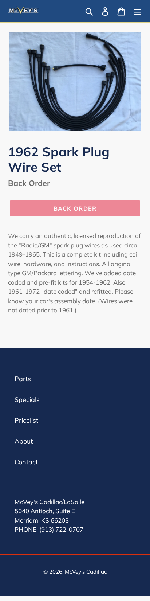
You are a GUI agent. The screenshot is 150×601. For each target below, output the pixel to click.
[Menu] (137, 10)
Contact (26, 462)
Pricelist (26, 420)
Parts (23, 379)
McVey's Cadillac (86, 571)
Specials (27, 399)
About (24, 441)
